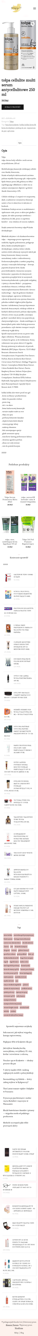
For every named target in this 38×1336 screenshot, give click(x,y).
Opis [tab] (20, 143)
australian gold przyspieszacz (24, 935)
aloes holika (8, 935)
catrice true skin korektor (12, 943)
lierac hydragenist (26, 973)
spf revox (10, 131)
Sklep (16, 1333)
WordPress (19, 1328)
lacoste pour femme (27, 969)
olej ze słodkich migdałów (12, 985)
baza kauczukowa (12, 125)
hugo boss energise (26, 958)
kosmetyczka (25, 966)
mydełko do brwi (20, 977)
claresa (6, 947)
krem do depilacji (8, 128)
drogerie (7, 950)
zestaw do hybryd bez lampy (13, 1015)
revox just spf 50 (9, 996)
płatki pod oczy (9, 992)
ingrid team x (14, 962)
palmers (25, 985)
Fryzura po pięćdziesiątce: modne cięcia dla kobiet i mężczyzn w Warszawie (17, 1101)
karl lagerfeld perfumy (11, 966)
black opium (8, 939)
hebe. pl (31, 954)
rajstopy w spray (21, 992)
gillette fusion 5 (23, 950)
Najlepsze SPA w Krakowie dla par (17, 1042)
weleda (6, 1011)
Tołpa (12, 121)
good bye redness (9, 954)
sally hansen (21, 996)
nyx (17, 981)
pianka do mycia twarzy (12, 988)
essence (14, 950)
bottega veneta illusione (22, 939)
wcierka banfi (24, 1007)
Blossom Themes (12, 1325)
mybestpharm (8, 977)
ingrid (6, 962)
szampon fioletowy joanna (12, 1004)
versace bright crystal (11, 1007)
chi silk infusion (27, 943)
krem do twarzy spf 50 (11, 969)
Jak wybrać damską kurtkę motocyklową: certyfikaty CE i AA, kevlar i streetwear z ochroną (17, 1051)
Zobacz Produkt (12, 107)
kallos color (24, 962)
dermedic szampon (21, 947)
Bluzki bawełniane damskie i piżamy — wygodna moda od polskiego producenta (18, 1113)
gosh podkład (21, 954)
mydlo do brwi (9, 981)
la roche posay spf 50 (11, 973)
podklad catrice (27, 988)
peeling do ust (20, 128)
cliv (11, 947)
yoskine (13, 1011)
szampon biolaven (10, 1000)
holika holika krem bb (27, 125)
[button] (33, 24)
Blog (22, 1333)
